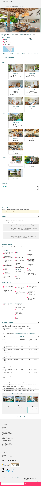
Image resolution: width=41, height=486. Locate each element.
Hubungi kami (22, 6)
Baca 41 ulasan (30, 39)
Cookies (33, 481)
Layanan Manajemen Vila (7, 6)
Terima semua (20, 483)
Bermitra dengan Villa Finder (7, 438)
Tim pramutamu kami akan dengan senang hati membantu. (24, 333)
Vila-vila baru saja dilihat (25, 4)
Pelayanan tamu (5, 434)
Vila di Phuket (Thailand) (6, 443)
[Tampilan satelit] (4, 186)
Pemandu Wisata (5, 457)
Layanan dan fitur (29, 54)
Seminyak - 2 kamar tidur (8, 404)
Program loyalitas (5, 437)
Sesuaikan (5, 483)
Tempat (11, 53)
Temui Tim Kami (5, 436)
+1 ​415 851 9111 (16, 6)
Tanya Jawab (4, 429)
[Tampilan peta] (6, 186)
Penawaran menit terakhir (7, 456)
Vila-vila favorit (16, 4)
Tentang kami (4, 427)
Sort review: (5, 222)
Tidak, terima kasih (12, 483)
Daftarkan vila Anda (33, 4)
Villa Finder (4, 455)
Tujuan (4, 4)
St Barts (3, 450)
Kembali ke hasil (9, 4)
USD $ (4, 336)
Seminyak (6, 39)
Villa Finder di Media (6, 431)
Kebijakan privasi (28, 481)
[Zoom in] (37, 186)
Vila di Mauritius (5, 447)
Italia (3, 448)
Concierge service (36, 54)
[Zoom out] (37, 188)
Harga (23, 53)
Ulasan (17, 53)
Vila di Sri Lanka (5, 445)
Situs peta (37, 481)
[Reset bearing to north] (37, 189)
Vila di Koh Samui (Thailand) (7, 444)
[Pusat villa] (8, 186)
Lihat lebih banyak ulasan (20, 240)
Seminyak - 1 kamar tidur (33, 404)
